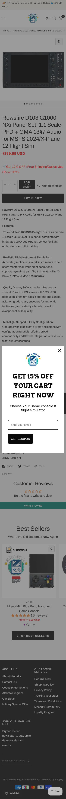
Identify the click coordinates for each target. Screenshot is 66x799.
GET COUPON (20, 439)
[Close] (59, 350)
